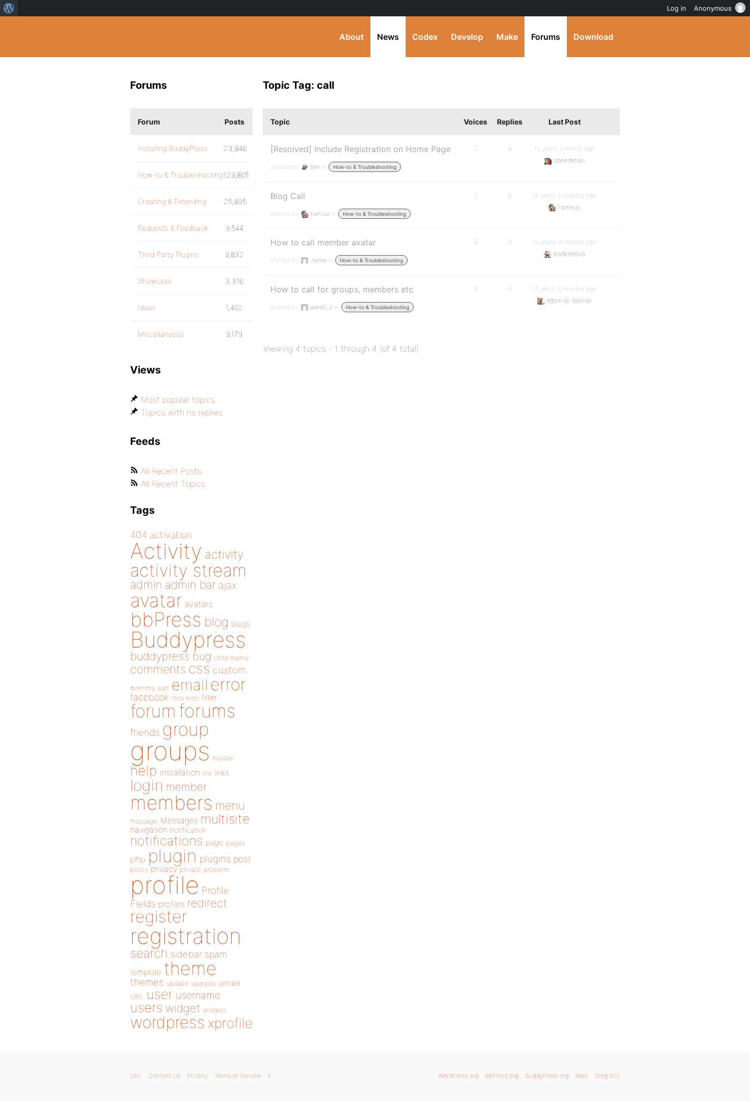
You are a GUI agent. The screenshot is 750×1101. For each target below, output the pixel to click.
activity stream (188, 570)
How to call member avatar (323, 242)
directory (142, 688)
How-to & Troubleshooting (364, 167)
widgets (214, 1010)
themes (147, 982)
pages (235, 843)
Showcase (155, 281)
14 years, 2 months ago (564, 195)
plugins (215, 859)
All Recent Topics (173, 484)
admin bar (190, 584)
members (171, 802)
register (158, 917)
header (223, 758)
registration (185, 936)
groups (170, 750)
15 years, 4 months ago (564, 242)
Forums (545, 37)
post (242, 859)
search (149, 953)
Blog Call (287, 196)
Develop (467, 37)
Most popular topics (178, 399)
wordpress (167, 1022)
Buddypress (188, 640)
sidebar (186, 954)
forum (153, 710)
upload (229, 983)
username (198, 995)
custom (229, 670)
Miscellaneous (161, 334)
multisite (225, 819)
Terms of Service (237, 1076)
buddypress (160, 656)
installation (180, 772)
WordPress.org (458, 1076)
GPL (136, 1076)
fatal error (185, 698)
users (146, 1007)
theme (190, 968)
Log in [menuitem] (676, 8)
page (214, 842)
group (185, 729)
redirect (207, 903)
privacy (164, 869)
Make (507, 37)
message (144, 821)
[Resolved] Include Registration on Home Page (360, 149)
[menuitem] (9, 8)
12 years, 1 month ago (564, 149)
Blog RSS (607, 1076)
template (145, 972)
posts (139, 869)
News (388, 37)
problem (216, 869)
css (199, 668)
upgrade (203, 983)
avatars (199, 604)
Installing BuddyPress (172, 148)
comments (158, 669)
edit (163, 688)
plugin (172, 855)
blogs (240, 624)
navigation (148, 830)
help (143, 770)
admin (146, 585)
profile (164, 885)
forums (207, 710)
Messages (179, 820)
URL (137, 996)
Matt (582, 1076)
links (222, 772)
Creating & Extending (172, 201)
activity (224, 554)
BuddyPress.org (198, 36)
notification (188, 830)
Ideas (147, 307)
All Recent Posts (171, 471)
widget (183, 1008)
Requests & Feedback (173, 227)
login (146, 785)
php (137, 859)
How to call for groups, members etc (341, 289)
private (190, 869)
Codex (425, 37)
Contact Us (164, 1076)
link (207, 773)
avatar (156, 600)
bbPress (166, 619)
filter (209, 698)
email (189, 684)
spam (216, 954)
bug (201, 656)
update (177, 983)
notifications (166, 840)
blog (216, 622)
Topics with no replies (181, 412)
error (228, 684)
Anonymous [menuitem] (713, 8)
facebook (149, 697)
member (186, 786)
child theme (231, 658)
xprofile (230, 1023)
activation (170, 535)
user (159, 994)
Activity (166, 551)
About (351, 37)
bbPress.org (501, 1076)
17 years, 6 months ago (564, 289)
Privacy (197, 1076)
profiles (171, 904)
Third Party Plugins (168, 254)
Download (593, 37)
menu (230, 805)
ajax (227, 585)
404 (138, 535)
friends (145, 732)
